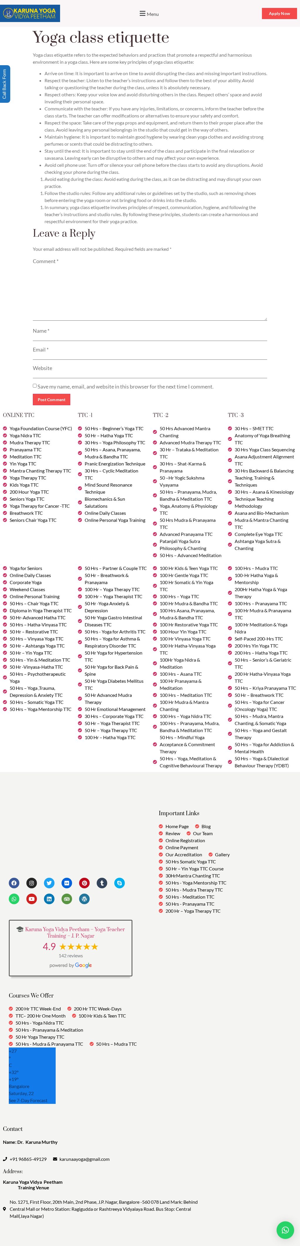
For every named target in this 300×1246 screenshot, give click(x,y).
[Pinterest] (84, 883)
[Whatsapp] (14, 899)
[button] (148, 13)
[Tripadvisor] (67, 899)
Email (41, 349)
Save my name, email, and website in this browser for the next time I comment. (126, 386)
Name (41, 330)
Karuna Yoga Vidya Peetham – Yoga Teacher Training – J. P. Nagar (75, 932)
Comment (46, 261)
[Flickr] (67, 883)
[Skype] (119, 883)
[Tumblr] (102, 883)
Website (42, 368)
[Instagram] (31, 883)
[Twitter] (49, 883)
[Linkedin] (49, 899)
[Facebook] (14, 883)
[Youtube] (31, 899)
